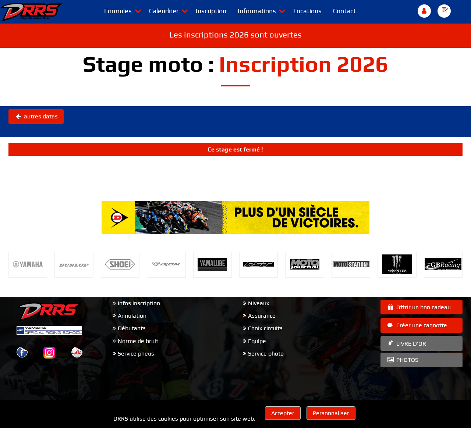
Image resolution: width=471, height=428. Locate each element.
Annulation (132, 315)
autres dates (40, 116)
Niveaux (258, 303)
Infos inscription (139, 303)
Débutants (132, 328)
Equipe (257, 341)
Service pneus (136, 353)
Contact (344, 11)
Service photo (266, 353)
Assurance (262, 315)
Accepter (282, 413)
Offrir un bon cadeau (423, 307)
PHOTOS (406, 359)
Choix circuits (265, 328)
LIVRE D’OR (410, 343)
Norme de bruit (138, 341)
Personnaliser (331, 413)
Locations (307, 11)
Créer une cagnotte (421, 325)
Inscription (211, 11)
